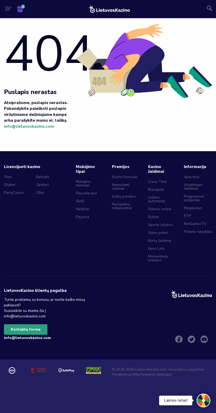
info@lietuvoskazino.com (29, 126)
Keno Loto (156, 248)
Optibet (42, 184)
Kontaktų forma (26, 329)
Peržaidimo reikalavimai (122, 206)
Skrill (80, 201)
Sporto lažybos (160, 224)
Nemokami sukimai (120, 186)
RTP (187, 215)
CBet (40, 192)
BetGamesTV (195, 223)
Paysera (82, 216)
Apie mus (191, 176)
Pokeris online (159, 209)
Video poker (158, 232)
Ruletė (153, 216)
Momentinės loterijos (158, 258)
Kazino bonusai (124, 176)
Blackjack (156, 189)
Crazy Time (157, 181)
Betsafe (42, 176)
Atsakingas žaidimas (193, 186)
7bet (8, 176)
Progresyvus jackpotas (194, 198)
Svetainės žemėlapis (156, 374)
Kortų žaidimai (159, 240)
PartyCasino (14, 192)
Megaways (193, 207)
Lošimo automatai (156, 199)
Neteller (83, 209)
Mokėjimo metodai (83, 183)
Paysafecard (86, 193)
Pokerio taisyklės (198, 231)
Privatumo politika (126, 374)
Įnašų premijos (124, 196)
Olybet (9, 184)
